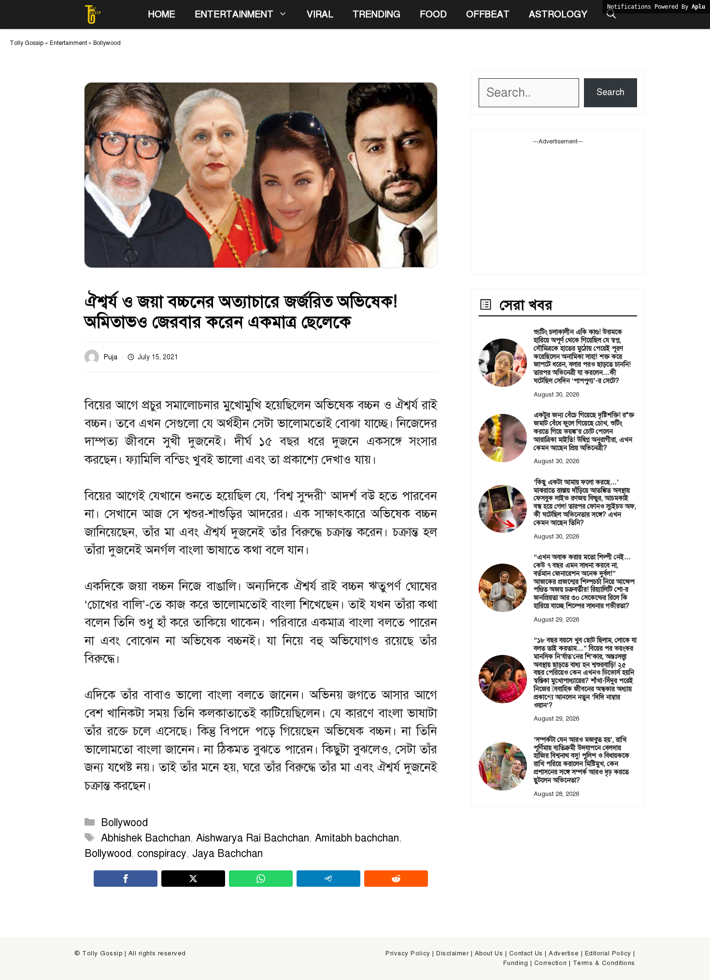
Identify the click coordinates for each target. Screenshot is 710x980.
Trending (376, 14)
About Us (489, 953)
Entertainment (234, 14)
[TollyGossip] (93, 14)
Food (433, 14)
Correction (550, 963)
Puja (110, 357)
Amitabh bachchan (357, 838)
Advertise (564, 953)
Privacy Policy (407, 953)
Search (610, 92)
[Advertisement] (558, 206)
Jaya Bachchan (227, 853)
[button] (611, 14)
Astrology (558, 14)
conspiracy (161, 853)
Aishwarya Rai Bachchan (252, 838)
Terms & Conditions (604, 963)
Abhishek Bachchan (145, 838)
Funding (515, 963)
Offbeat (488, 14)
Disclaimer (452, 953)
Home (161, 14)
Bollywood (107, 43)
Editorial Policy (608, 953)
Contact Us (526, 953)
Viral (320, 14)
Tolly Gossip (26, 43)
